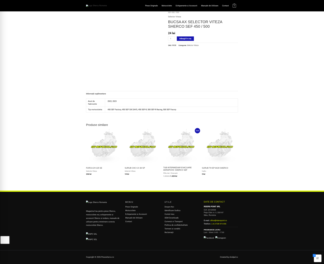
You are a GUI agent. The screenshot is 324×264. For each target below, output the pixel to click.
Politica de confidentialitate (176, 225)
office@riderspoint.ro (218, 220)
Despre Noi (169, 207)
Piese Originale (151, 6)
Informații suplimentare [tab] (96, 94)
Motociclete (167, 6)
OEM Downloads (172, 218)
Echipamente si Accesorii (186, 6)
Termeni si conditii (172, 229)
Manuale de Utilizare (209, 6)
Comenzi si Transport (174, 221)
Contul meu (169, 214)
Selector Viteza (174, 17)
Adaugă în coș (185, 38)
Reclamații (169, 232)
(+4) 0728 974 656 (218, 223)
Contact (225, 6)
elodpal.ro (233, 257)
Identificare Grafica (172, 210)
